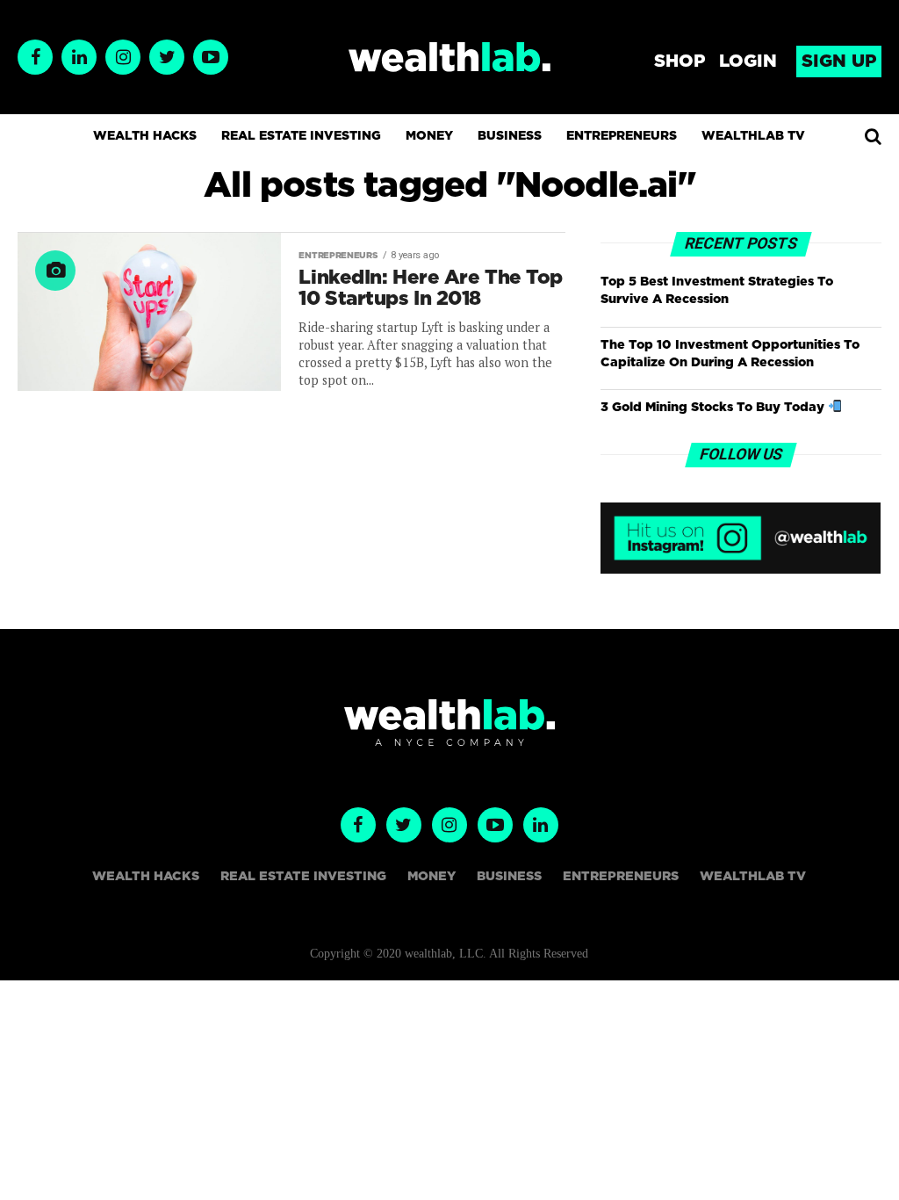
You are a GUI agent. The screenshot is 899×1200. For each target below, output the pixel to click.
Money (429, 136)
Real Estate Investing (301, 136)
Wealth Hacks (145, 136)
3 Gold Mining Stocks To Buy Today (714, 407)
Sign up (839, 61)
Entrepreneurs (621, 136)
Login (748, 61)
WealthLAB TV (753, 136)
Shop (679, 61)
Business (510, 136)
